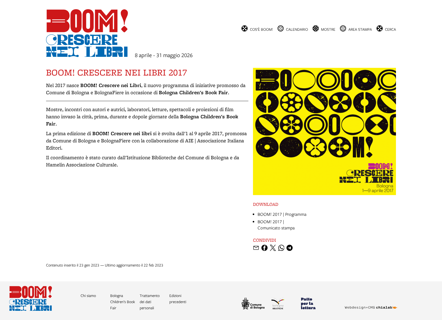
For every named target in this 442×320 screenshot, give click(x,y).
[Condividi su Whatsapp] (281, 248)
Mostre (328, 29)
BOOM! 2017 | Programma (282, 214)
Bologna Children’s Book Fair (122, 301)
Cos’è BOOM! (261, 29)
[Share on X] (273, 248)
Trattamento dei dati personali (150, 301)
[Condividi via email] (256, 248)
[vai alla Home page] (30, 309)
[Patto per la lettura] (313, 304)
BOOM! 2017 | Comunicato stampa (276, 225)
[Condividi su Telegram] (289, 248)
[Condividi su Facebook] (264, 248)
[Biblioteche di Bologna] (283, 304)
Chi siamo (88, 295)
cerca (390, 29)
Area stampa (360, 29)
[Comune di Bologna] (254, 304)
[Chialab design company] (371, 303)
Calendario (297, 29)
